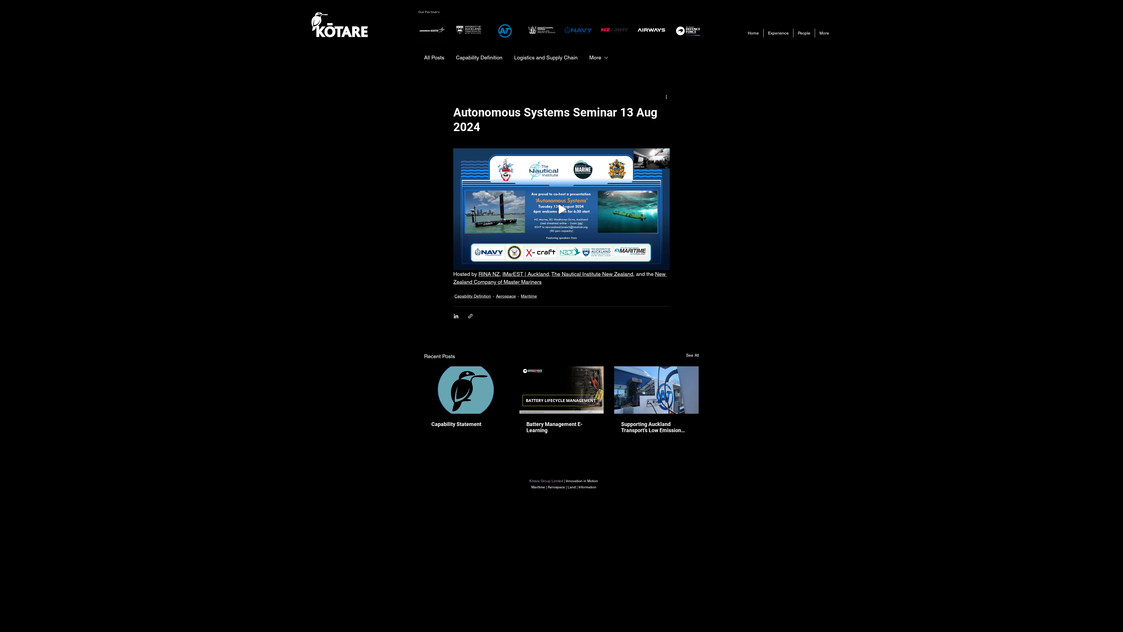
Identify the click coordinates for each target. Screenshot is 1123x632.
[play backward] (425, 30)
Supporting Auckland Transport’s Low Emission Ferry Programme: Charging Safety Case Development (654, 427)
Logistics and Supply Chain (546, 57)
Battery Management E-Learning (554, 427)
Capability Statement (456, 424)
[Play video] (561, 209)
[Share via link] (470, 316)
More (595, 57)
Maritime (529, 296)
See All (692, 355)
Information (587, 487)
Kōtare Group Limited (546, 481)
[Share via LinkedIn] (456, 316)
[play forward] (697, 30)
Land (572, 487)
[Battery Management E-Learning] (561, 390)
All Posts (434, 57)
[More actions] (666, 96)
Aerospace (506, 296)
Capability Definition (479, 57)
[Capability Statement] (466, 390)
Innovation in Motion (582, 481)
